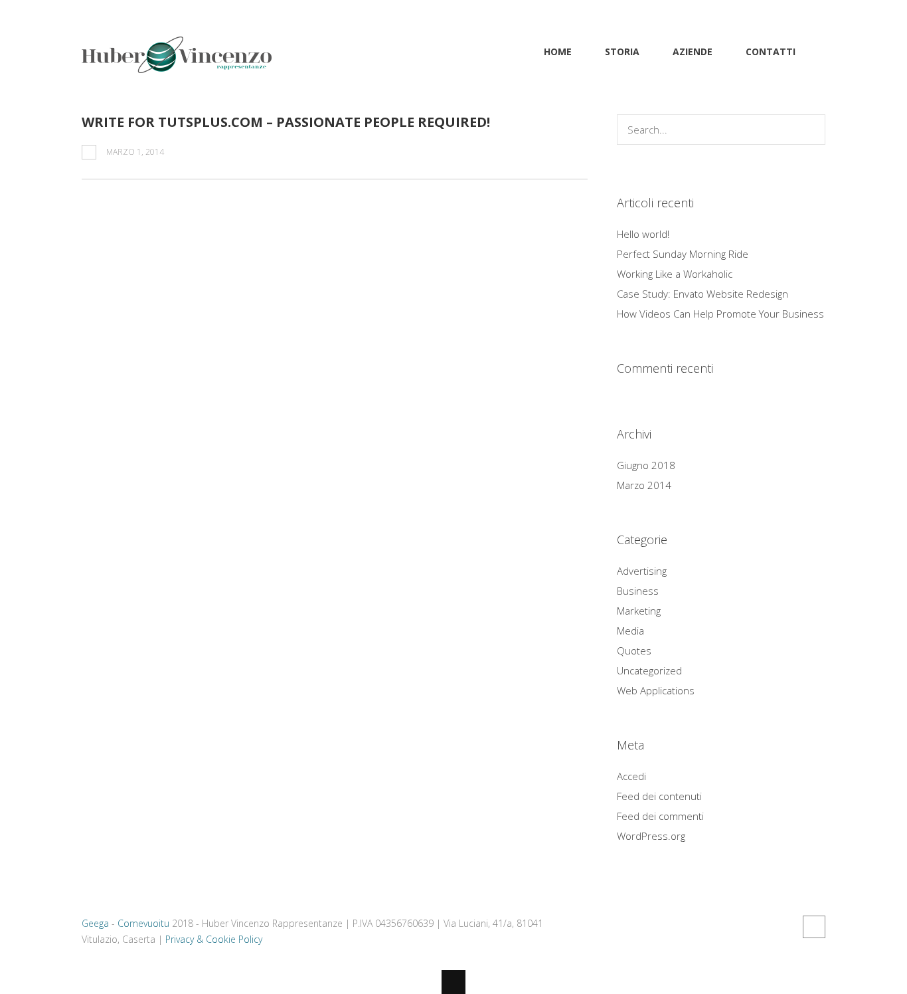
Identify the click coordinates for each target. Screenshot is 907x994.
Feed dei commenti (660, 816)
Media (630, 630)
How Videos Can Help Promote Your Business (720, 313)
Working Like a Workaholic (674, 273)
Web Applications (656, 690)
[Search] (811, 130)
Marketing (639, 610)
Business (638, 590)
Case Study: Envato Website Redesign (702, 293)
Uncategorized (649, 670)
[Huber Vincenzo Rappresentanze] (177, 65)
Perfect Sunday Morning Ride (682, 253)
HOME (558, 51)
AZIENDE (692, 51)
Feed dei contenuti (659, 796)
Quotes (634, 650)
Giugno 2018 (646, 465)
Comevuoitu (143, 923)
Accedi (631, 776)
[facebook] (814, 927)
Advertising (642, 570)
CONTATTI (770, 51)
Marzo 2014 (644, 485)
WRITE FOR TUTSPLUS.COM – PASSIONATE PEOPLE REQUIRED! (286, 122)
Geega (95, 923)
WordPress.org (651, 836)
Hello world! (643, 234)
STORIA (622, 51)
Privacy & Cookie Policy (213, 939)
